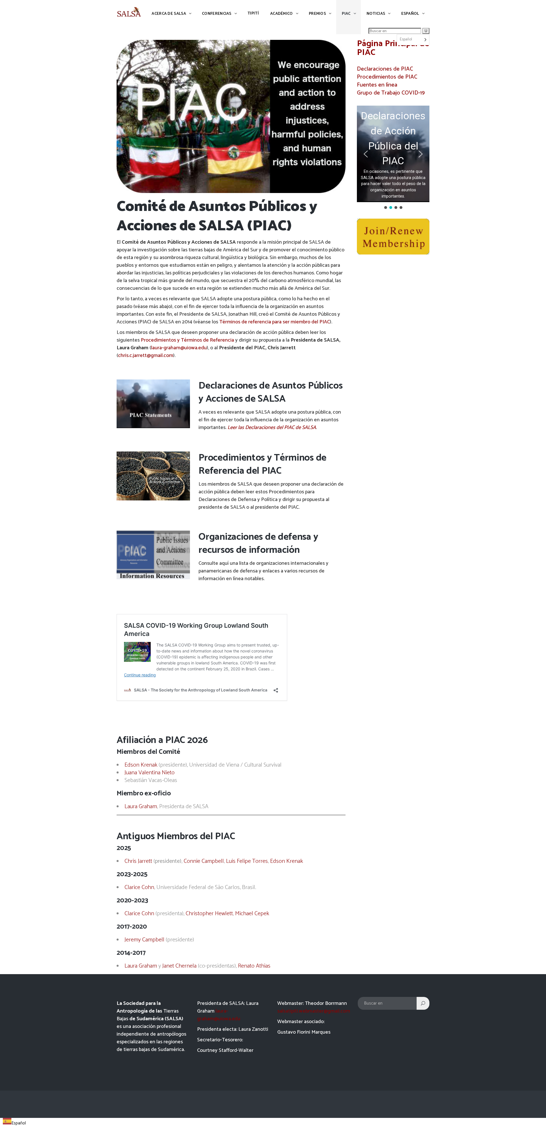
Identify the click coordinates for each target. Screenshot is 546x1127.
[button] (393, 154)
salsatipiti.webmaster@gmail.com (313, 1011)
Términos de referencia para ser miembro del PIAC (274, 322)
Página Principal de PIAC (393, 48)
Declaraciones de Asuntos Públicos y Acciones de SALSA (270, 392)
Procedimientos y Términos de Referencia (187, 340)
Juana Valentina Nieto (150, 772)
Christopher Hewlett (209, 913)
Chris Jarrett (138, 861)
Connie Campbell (204, 861)
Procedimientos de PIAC (387, 77)
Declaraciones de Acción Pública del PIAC (393, 138)
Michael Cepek (252, 913)
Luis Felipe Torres (247, 861)
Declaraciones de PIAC (385, 69)
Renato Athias (254, 966)
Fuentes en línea (377, 85)
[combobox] (14, 1122)
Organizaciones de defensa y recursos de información (258, 543)
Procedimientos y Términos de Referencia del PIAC (262, 464)
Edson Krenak (141, 765)
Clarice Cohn (139, 887)
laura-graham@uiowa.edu (179, 348)
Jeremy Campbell (144, 940)
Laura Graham (141, 806)
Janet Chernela (179, 966)
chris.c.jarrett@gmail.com (145, 355)
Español (18, 1123)
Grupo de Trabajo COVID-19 (391, 93)
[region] (393, 158)
